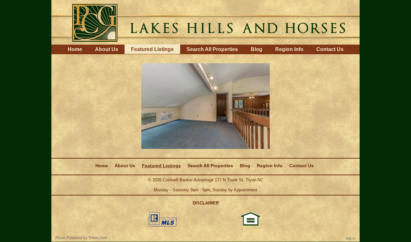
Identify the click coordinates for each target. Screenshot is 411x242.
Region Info (289, 49)
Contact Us (330, 49)
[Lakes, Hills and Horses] (205, 21)
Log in (351, 238)
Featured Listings (152, 49)
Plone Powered (68, 238)
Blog (256, 49)
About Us (106, 49)
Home (75, 49)
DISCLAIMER (206, 203)
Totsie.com (97, 238)
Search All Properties (212, 49)
